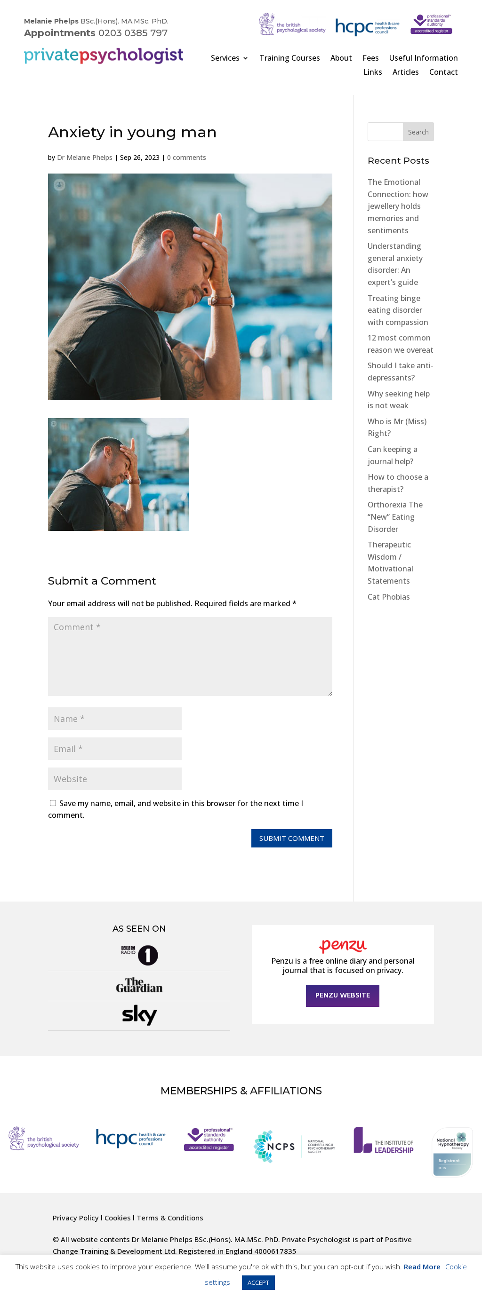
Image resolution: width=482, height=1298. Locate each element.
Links (372, 73)
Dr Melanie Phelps (84, 157)
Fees (370, 59)
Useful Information (423, 59)
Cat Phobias (389, 597)
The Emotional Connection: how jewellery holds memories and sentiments (398, 206)
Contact (443, 73)
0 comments (186, 157)
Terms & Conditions (170, 1217)
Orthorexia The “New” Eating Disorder (395, 516)
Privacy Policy (76, 1217)
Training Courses (289, 59)
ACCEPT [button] (258, 1282)
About (341, 59)
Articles (406, 73)
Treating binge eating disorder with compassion (398, 310)
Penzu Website (342, 995)
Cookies (117, 1217)
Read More (422, 1266)
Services (225, 59)
